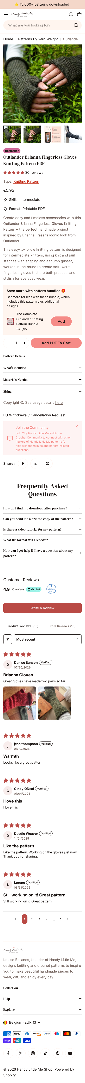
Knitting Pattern (26, 181)
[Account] (70, 14)
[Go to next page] (68, 919)
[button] (14, 172)
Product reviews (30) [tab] (23, 626)
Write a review (42, 608)
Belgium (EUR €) (22, 1022)
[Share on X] (35, 463)
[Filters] (7, 639)
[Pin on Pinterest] (48, 463)
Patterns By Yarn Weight (38, 39)
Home (8, 39)
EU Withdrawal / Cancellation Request (34, 415)
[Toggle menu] (5, 14)
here (59, 402)
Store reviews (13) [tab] (62, 626)
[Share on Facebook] (23, 463)
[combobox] (42, 25)
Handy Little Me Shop (34, 1069)
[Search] (75, 25)
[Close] (77, 426)
